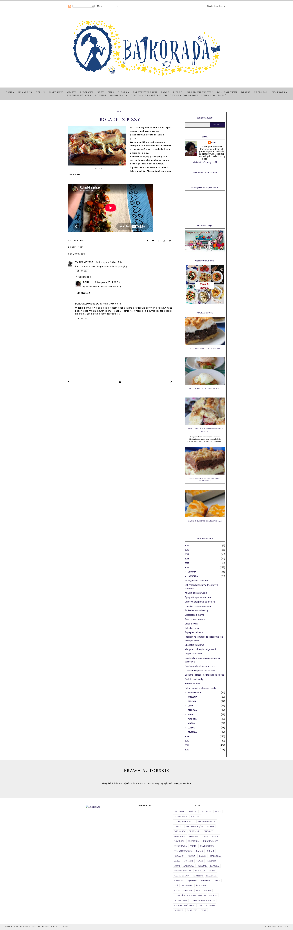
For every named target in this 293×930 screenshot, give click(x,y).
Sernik (41, 92)
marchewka (180, 846)
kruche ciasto (210, 841)
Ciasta (72, 92)
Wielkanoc (180, 831)
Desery (246, 92)
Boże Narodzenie (206, 821)
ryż (176, 886)
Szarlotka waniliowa (194, 645)
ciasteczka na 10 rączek (203, 900)
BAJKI (177, 866)
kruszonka (194, 841)
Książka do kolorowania (196, 593)
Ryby (101, 92)
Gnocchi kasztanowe (195, 619)
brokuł (213, 895)
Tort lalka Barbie (192, 683)
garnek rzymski (206, 905)
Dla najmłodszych (200, 92)
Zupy (111, 92)
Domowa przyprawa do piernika (200, 602)
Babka (165, 92)
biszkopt (208, 831)
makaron (179, 812)
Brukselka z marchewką (196, 610)
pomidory (179, 841)
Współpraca (118, 95)
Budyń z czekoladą (194, 679)
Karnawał (188, 866)
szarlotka (215, 856)
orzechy (193, 836)
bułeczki (178, 910)
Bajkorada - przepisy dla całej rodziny (39, 926)
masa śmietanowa (183, 851)
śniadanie (201, 886)
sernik (215, 836)
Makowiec (56, 92)
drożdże (192, 812)
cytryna (178, 881)
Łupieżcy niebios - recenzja (198, 606)
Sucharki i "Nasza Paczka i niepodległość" (205, 675)
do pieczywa (180, 900)
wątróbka (192, 881)
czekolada (205, 812)
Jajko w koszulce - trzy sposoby (205, 388)
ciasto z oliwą (181, 876)
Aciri (86, 282)
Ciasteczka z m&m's (194, 615)
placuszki (211, 876)
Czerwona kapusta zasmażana (200, 670)
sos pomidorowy (183, 871)
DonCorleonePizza (87, 303)
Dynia (10, 92)
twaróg (178, 826)
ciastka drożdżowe (184, 905)
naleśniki (206, 881)
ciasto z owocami (183, 891)
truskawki (194, 831)
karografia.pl (282, 926)
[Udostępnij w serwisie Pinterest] (169, 241)
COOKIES (100, 95)
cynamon (179, 856)
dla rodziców (207, 846)
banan (199, 851)
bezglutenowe (203, 891)
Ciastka (123, 92)
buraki (210, 851)
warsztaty (187, 886)
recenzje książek (194, 826)
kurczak (202, 866)
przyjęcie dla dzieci (184, 821)
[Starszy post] (171, 381)
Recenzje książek (79, 95)
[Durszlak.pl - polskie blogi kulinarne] (93, 807)
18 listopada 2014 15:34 (109, 262)
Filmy (73, 247)
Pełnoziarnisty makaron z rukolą (200, 688)
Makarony (25, 92)
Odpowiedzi (84, 277)
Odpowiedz (82, 271)
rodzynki (198, 876)
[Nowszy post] (69, 381)
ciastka (195, 816)
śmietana (211, 861)
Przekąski (261, 92)
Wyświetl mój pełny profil (205, 162)
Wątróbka (279, 92)
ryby (217, 881)
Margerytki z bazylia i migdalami (200, 649)
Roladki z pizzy (192, 628)
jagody (191, 856)
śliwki (200, 861)
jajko (177, 861)
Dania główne (227, 92)
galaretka (180, 836)
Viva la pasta (181, 816)
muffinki (188, 861)
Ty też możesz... (85, 262)
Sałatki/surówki (145, 92)
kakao (210, 826)
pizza (80, 247)
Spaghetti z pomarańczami (198, 597)
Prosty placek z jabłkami (196, 580)
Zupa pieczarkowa (194, 632)
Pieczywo (87, 92)
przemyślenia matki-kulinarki (190, 895)
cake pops (192, 910)
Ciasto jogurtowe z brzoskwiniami (205, 521)
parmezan (200, 871)
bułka (205, 836)
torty (193, 846)
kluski (202, 856)
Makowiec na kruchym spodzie (205, 348)
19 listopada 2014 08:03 (106, 282)
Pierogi (178, 92)
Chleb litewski (191, 623)
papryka (214, 866)
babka (212, 871)
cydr (203, 910)
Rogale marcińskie (194, 653)
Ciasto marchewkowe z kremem (200, 666)
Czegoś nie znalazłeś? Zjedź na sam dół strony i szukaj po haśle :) (178, 95)
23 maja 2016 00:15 (110, 303)
